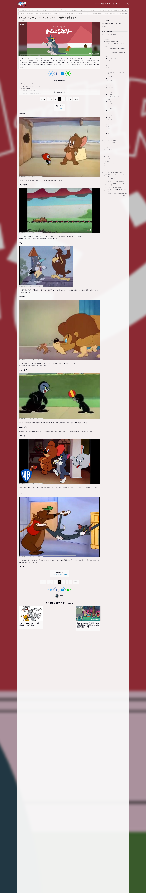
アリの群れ (110, 108)
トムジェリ (105, 26)
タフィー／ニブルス (112, 58)
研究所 (107, 170)
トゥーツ (110, 85)
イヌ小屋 (108, 158)
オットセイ (110, 115)
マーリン (110, 136)
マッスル (110, 67)
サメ (109, 133)
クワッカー (110, 87)
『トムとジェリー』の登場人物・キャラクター (31, 93)
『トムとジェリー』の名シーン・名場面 (113, 172)
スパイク (110, 61)
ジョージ (110, 83)
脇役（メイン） (109, 56)
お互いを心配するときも (111, 178)
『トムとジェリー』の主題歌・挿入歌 (112, 187)
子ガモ (109, 101)
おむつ (107, 156)
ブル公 (109, 131)
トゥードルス (111, 70)
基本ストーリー (26, 88)
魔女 (109, 78)
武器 (107, 152)
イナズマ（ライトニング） (114, 97)
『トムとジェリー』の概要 (27, 84)
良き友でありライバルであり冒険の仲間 (115, 181)
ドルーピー (110, 138)
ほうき (107, 165)
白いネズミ (110, 117)
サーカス (108, 168)
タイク (109, 63)
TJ (103, 23)
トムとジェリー (118, 23)
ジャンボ (110, 120)
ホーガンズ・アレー (110, 163)
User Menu (109, 4)
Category (98, 4)
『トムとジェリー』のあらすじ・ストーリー (31, 86)
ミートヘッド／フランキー (114, 92)
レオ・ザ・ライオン (110, 154)
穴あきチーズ (109, 147)
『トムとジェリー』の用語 (110, 140)
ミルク (107, 145)
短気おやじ (110, 129)
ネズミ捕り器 (109, 149)
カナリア (110, 103)
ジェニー (110, 124)
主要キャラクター (110, 46)
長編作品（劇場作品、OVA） (29, 91)
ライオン (110, 113)
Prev (43, 99)
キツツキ (110, 106)
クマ (109, 122)
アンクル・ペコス (112, 90)
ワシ (109, 110)
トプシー (110, 94)
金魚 (109, 99)
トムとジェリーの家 (110, 142)
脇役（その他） (109, 80)
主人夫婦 (110, 76)
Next (75, 99)
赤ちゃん (110, 126)
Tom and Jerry (109, 23)
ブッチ (109, 65)
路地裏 (107, 161)
